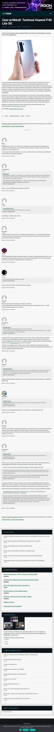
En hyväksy (25, 729)
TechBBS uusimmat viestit (12, 650)
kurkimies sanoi (7, 401)
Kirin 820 (22, 116)
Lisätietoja (32, 729)
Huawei (6, 116)
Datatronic (11, 570)
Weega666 (4, 231)
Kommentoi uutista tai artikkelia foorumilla (12, 123)
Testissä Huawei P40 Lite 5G (16, 108)
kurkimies (4, 364)
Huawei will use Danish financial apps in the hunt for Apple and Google (27, 467)
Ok (20, 729)
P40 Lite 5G (28, 116)
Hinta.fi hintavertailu (7, 711)
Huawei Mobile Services (14, 116)
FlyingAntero (5, 323)
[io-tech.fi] (7, 13)
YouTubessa (6, 633)
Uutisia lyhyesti (9, 532)
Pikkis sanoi (6, 174)
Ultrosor (4, 253)
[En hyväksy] (52, 728)
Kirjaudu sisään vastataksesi (8, 156)
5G (2, 116)
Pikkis (3, 143)
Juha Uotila (4, 396)
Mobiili (19, 26)
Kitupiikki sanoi (6, 327)
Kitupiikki (4, 301)
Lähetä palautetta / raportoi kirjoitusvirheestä (13, 126)
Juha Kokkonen (5, 169)
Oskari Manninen (12, 26)
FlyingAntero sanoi (7, 368)
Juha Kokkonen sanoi (8, 208)
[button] (50, 13)
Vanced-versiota (15, 342)
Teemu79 (4, 275)
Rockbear (4, 425)
